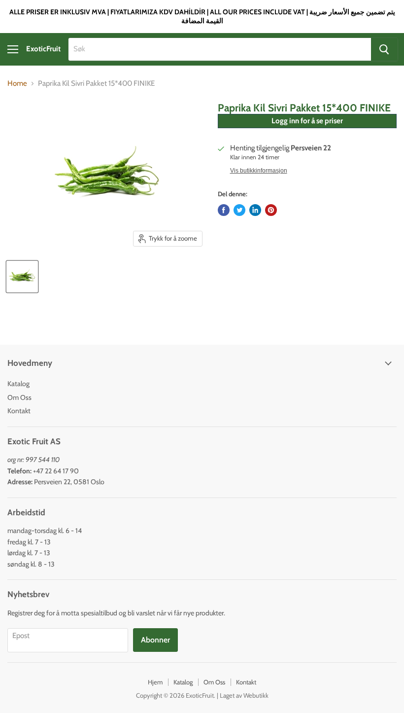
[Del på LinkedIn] (255, 210)
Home (17, 83)
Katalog (18, 383)
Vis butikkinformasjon (258, 170)
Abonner (155, 639)
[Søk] (384, 49)
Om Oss (19, 397)
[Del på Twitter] (239, 210)
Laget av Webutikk (244, 695)
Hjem (155, 682)
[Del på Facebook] (224, 210)
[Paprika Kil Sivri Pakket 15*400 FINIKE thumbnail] (22, 276)
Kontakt (19, 410)
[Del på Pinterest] (271, 210)
